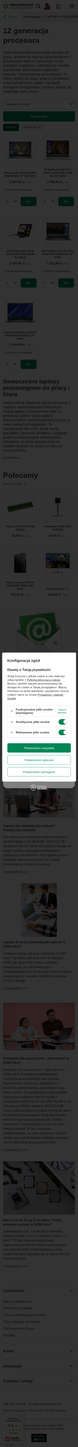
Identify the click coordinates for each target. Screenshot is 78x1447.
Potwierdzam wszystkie (39, 747)
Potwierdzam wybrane (39, 759)
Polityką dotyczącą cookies (43, 679)
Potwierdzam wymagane (39, 771)
